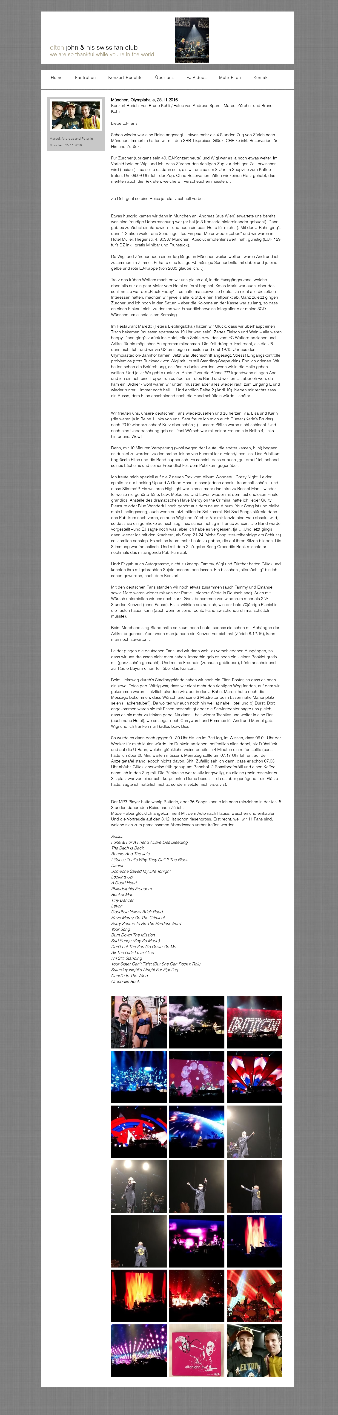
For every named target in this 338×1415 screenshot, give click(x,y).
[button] (139, 1022)
